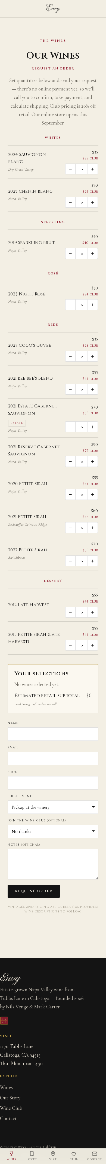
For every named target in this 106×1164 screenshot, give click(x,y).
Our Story (10, 1098)
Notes (24, 845)
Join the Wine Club (37, 820)
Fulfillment (20, 796)
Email (13, 747)
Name (13, 723)
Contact (8, 1118)
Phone (14, 772)
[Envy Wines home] (53, 8)
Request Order (33, 891)
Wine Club (11, 1108)
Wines (6, 1087)
